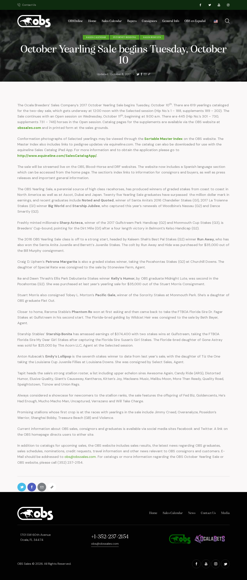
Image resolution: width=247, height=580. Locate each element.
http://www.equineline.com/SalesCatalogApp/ (56, 155)
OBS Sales (24, 564)
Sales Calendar (96, 37)
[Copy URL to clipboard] (149, 74)
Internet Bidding (124, 37)
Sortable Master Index (163, 138)
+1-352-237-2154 (110, 537)
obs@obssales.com (80, 456)
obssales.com (29, 127)
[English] (215, 22)
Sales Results (152, 37)
